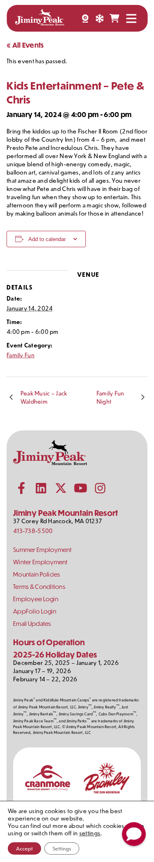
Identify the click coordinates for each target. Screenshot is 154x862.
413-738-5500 (33, 531)
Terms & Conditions (39, 587)
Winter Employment (40, 562)
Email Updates (32, 624)
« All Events (25, 45)
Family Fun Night (110, 397)
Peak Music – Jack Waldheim (44, 397)
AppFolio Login (34, 611)
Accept (24, 848)
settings (89, 833)
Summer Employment (42, 550)
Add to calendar (47, 239)
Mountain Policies (36, 574)
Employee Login (35, 599)
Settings (62, 848)
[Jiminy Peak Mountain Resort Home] (39, 18)
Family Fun (20, 355)
